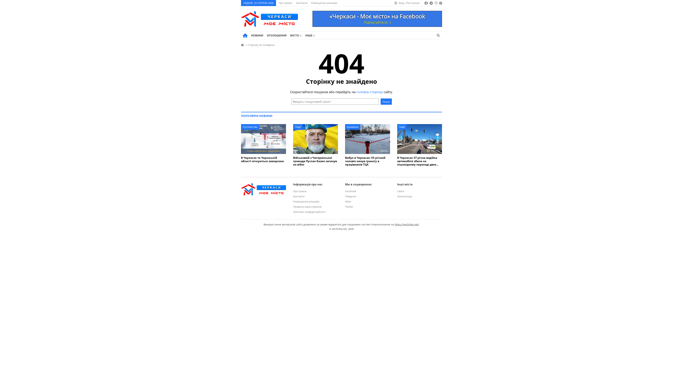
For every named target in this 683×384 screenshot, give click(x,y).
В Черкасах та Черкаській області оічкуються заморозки (262, 159)
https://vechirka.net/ (407, 224)
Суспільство (250, 127)
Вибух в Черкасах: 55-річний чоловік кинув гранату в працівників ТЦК (365, 161)
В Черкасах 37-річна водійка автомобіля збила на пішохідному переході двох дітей (417, 161)
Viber (348, 201)
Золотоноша (404, 196)
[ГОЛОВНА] (245, 35)
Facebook (350, 191)
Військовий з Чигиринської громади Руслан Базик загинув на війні (315, 161)
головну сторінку (369, 92)
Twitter (349, 206)
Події (298, 127)
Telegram (350, 196)
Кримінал (353, 127)
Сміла (400, 191)
